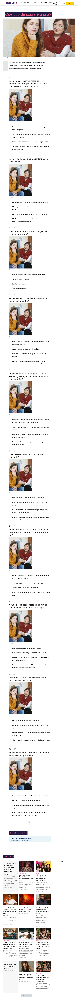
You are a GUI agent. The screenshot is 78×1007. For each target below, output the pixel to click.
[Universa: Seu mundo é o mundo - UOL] (11, 3)
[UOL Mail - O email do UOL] (57, 3)
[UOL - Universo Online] (18, 3)
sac (54, 3)
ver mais (25, 995)
